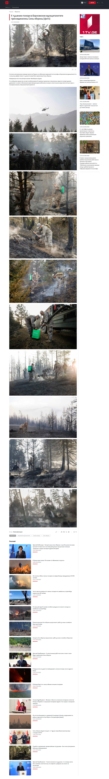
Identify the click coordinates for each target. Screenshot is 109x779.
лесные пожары (36, 535)
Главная (11, 11)
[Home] (6, 2)
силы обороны (46, 535)
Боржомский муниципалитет (24, 535)
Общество (13, 535)
